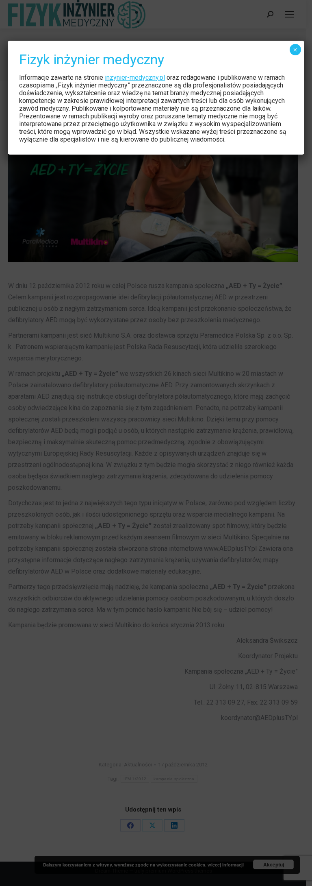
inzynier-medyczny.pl (135, 77)
